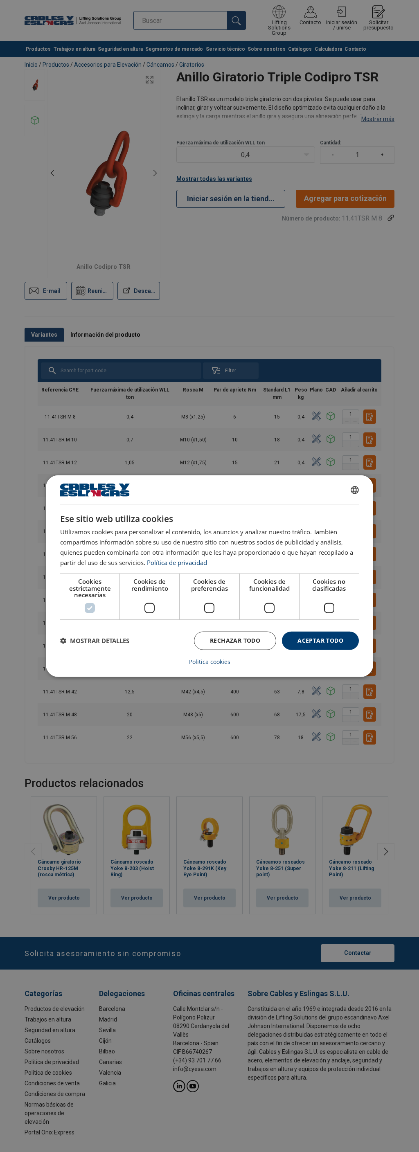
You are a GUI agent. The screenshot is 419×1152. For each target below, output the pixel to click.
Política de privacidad (177, 562)
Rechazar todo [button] (235, 640)
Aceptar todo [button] (320, 640)
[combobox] (355, 490)
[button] (94, 640)
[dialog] (209, 576)
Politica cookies (209, 661)
